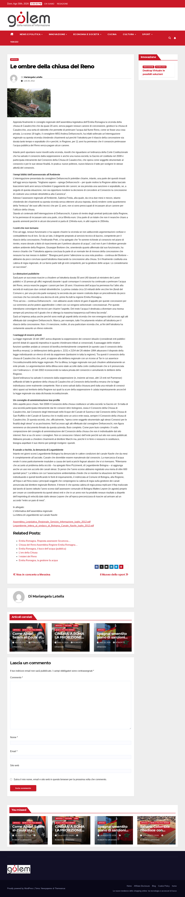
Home (129, 886)
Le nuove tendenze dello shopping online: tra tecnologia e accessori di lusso (145, 891)
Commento (16, 677)
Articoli (14, 59)
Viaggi (14, 42)
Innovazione (57, 34)
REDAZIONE (62, 4)
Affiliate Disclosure (142, 886)
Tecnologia (161, 67)
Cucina (112, 34)
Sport (146, 34)
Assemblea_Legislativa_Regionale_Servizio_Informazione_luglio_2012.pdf (51, 522)
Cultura (129, 34)
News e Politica (30, 34)
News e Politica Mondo (32, 630)
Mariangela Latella (33, 77)
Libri (76, 625)
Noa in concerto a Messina (33, 574)
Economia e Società (86, 34)
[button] (170, 38)
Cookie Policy (164, 886)
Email (13, 751)
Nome (14, 737)
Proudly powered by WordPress (20, 888)
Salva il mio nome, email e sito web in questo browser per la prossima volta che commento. (60, 779)
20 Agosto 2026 (23, 835)
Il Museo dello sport (113, 574)
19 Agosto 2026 (66, 835)
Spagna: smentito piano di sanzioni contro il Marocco (112, 637)
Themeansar (60, 888)
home (174, 886)
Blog (154, 886)
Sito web (14, 765)
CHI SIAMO (49, 4)
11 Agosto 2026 (151, 835)
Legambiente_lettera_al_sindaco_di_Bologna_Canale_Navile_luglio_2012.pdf (53, 525)
